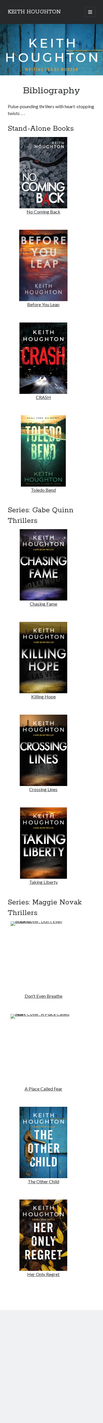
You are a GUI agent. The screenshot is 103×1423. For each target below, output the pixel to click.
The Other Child (43, 1181)
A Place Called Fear (43, 1088)
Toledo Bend (43, 490)
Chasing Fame (43, 603)
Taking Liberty (43, 882)
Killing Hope (43, 696)
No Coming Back (43, 211)
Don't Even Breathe (43, 996)
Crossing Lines (43, 789)
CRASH (43, 397)
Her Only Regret (43, 1274)
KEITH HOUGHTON (34, 12)
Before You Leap (43, 304)
